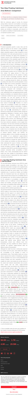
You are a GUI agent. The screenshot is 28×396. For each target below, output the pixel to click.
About (2, 359)
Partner (2, 369)
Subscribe (5, 349)
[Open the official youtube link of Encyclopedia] (11, 353)
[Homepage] (2, 2)
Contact (2, 367)
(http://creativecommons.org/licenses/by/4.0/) (11, 332)
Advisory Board (4, 361)
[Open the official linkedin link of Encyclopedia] (8, 353)
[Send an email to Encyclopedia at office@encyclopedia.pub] (2, 353)
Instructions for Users (5, 363)
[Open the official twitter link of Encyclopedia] (5, 353)
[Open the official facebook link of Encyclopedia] (14, 353)
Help (2, 365)
